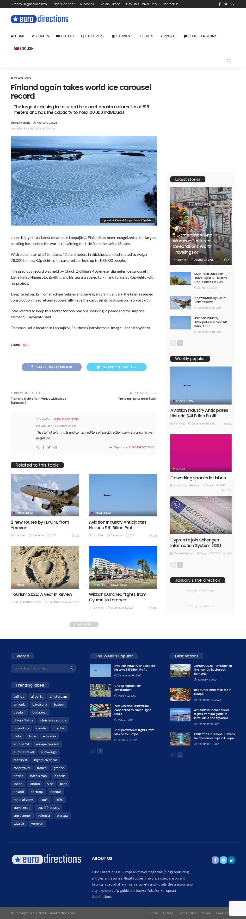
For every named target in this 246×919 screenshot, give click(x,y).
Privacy (206, 913)
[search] (229, 61)
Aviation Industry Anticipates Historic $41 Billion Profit (118, 525)
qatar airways (24, 799)
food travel (22, 768)
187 (155, 607)
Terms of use (187, 913)
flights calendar (45, 760)
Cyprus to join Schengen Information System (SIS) (195, 542)
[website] (37, 447)
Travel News (22, 78)
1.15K (228, 490)
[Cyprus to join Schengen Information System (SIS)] (201, 515)
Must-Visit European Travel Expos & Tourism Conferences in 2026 (210, 278)
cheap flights (23, 720)
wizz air (19, 823)
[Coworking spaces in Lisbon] (201, 453)
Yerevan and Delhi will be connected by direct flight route (132, 710)
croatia (41, 728)
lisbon (18, 784)
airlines (19, 696)
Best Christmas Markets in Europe (212, 692)
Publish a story (202, 36)
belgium (19, 712)
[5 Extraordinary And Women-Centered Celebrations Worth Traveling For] (201, 226)
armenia (19, 704)
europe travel (24, 752)
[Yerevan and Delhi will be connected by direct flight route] (100, 710)
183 (77, 602)
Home (20, 36)
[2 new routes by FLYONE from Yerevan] (45, 495)
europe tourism (47, 744)
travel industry (48, 807)
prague (55, 792)
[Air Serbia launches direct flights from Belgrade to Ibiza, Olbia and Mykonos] (180, 714)
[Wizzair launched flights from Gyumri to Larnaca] (123, 567)
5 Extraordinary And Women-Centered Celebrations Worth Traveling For (192, 243)
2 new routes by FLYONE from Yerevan (40, 525)
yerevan (37, 823)
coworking (21, 728)
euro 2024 (21, 744)
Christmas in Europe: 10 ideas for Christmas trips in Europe (214, 736)
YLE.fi (26, 345)
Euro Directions (20, 122)
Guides (180, 228)
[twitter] (226, 4)
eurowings (49, 752)
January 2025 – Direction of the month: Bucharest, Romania (213, 670)
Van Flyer (20, 535)
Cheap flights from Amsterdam (127, 688)
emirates (49, 736)
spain (45, 799)
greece (59, 768)
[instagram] (55, 447)
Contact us (170, 4)
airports (37, 696)
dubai (32, 736)
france (42, 768)
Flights (146, 36)
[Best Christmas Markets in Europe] (180, 694)
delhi (17, 736)
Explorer (93, 36)
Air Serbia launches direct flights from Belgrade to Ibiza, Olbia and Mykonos (211, 714)
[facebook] (219, 4)
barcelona (39, 704)
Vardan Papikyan (184, 553)
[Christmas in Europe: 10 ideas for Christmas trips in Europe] (180, 738)
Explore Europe (110, 4)
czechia (59, 728)
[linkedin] (232, 4)
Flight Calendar (63, 4)
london (35, 784)
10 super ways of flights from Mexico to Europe (134, 732)
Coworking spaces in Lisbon (198, 478)
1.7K (229, 553)
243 (155, 535)
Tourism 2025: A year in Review (41, 594)
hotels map (38, 776)
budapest (39, 712)
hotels (18, 776)
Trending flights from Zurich (137, 399)
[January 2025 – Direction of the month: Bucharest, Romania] (180, 670)
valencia (44, 815)
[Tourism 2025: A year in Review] (45, 567)
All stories (87, 4)
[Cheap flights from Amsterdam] (100, 690)
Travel (21, 585)
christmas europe (53, 720)
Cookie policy (225, 913)
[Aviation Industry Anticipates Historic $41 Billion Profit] (123, 495)
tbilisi (59, 799)
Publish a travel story (141, 4)
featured (20, 760)
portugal (37, 792)
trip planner (22, 815)
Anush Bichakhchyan (27, 601)
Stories (123, 36)
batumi (59, 704)
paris (63, 784)
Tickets (42, 36)
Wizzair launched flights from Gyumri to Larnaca (118, 597)
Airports (168, 36)
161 (77, 535)
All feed (168, 913)
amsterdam (58, 696)
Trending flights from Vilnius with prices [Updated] (38, 401)
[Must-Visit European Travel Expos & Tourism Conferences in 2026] (180, 278)
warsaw (62, 815)
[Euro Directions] (46, 859)
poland (19, 792)
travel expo (22, 807)
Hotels (67, 36)
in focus (60, 776)
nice (50, 784)
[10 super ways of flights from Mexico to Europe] (100, 734)
